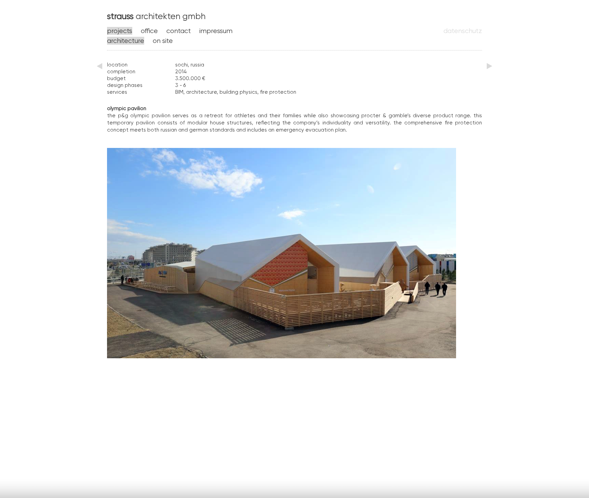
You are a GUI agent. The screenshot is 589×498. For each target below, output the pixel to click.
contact (178, 31)
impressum (215, 31)
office (149, 31)
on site (163, 41)
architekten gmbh (156, 16)
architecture (125, 41)
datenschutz (462, 31)
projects (119, 31)
